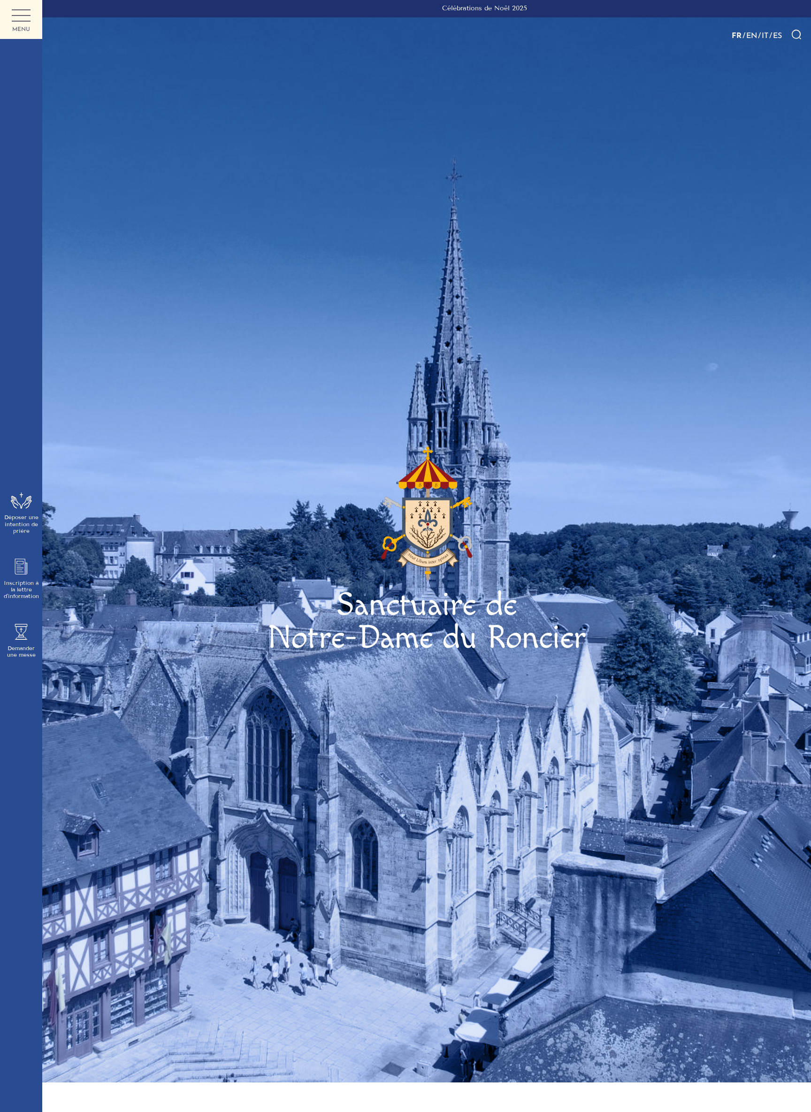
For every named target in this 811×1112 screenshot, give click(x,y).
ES (777, 35)
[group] (426, 8)
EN (751, 35)
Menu (21, 29)
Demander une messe (21, 651)
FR (737, 35)
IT (765, 35)
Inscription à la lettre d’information (21, 590)
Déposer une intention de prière (21, 524)
